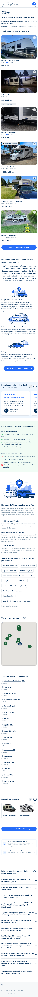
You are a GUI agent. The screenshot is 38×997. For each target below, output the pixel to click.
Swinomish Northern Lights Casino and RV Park (18, 576)
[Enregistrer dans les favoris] (34, 37)
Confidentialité (12, 994)
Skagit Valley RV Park (28, 566)
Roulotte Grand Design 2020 (14, 398)
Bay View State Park (9, 571)
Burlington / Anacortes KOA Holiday (14, 581)
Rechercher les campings (9, 606)
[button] (20, 643)
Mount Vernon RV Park (10, 566)
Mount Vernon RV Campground (13, 591)
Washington (22, 26)
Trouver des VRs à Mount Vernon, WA (19, 368)
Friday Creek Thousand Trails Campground (17, 601)
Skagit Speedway (8, 596)
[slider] (8, 63)
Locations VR (4, 26)
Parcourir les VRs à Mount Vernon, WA (19, 829)
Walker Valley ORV (26, 571)
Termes (3, 994)
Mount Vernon (32, 26)
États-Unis (14, 26)
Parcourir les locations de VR (19, 247)
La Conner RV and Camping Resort (14, 586)
